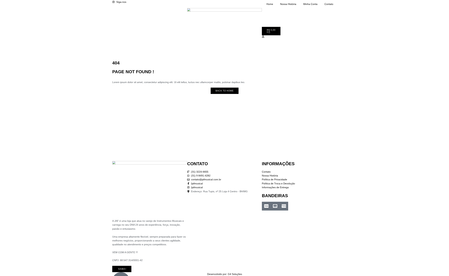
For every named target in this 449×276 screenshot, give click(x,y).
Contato (328, 4)
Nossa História (288, 4)
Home (269, 4)
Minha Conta (310, 4)
